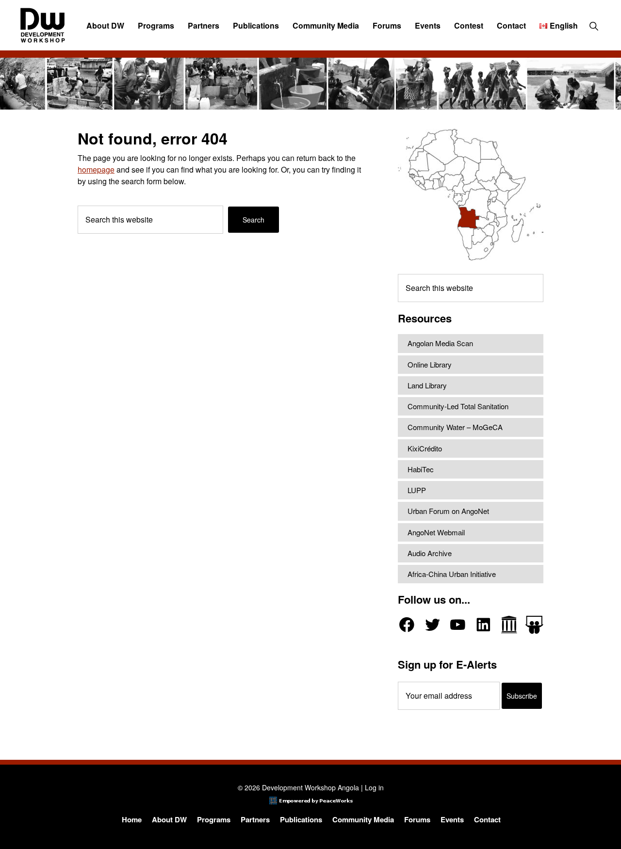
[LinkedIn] (483, 625)
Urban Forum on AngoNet (448, 511)
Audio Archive (430, 553)
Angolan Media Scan (440, 343)
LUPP (417, 490)
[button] (594, 25)
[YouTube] (458, 625)
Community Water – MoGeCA (455, 427)
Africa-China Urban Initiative (452, 574)
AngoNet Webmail (436, 532)
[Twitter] (432, 625)
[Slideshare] (534, 625)
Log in (374, 787)
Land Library (427, 385)
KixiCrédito (425, 448)
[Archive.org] (509, 625)
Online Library (430, 364)
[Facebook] (407, 625)
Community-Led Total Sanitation (458, 406)
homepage (96, 169)
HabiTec (421, 469)
